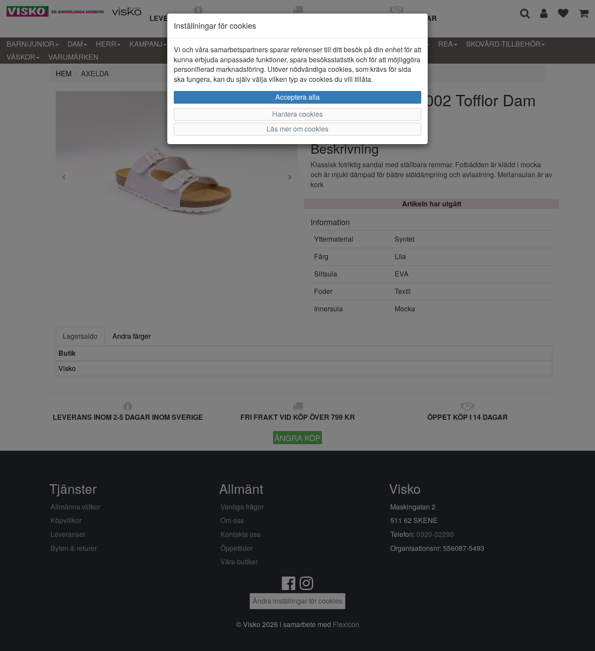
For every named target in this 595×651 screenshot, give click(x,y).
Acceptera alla (297, 97)
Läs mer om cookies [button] (297, 129)
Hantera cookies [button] (297, 114)
